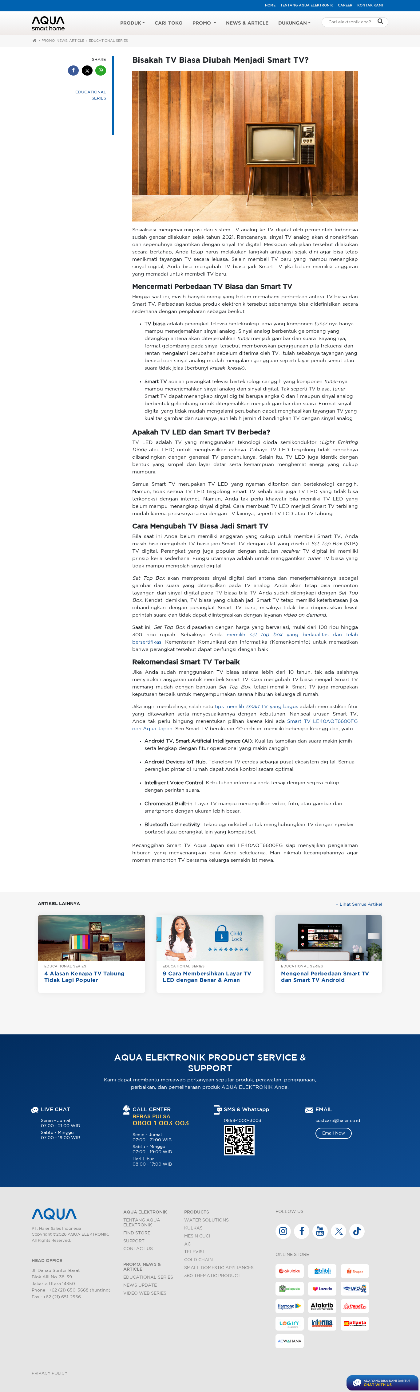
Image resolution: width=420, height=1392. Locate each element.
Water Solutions (206, 1220)
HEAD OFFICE (47, 1261)
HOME (270, 5)
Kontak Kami (370, 5)
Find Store (136, 1233)
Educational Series (148, 1277)
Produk (130, 23)
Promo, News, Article (63, 40)
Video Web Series (144, 1293)
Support (134, 1241)
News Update (140, 1285)
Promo (202, 23)
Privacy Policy (49, 1373)
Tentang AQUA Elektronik (306, 5)
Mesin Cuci (197, 1236)
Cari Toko (169, 23)
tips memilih (238, 706)
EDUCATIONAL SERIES (108, 40)
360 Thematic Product (212, 1276)
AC (187, 1244)
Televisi (194, 1252)
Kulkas (193, 1228)
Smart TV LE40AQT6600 (319, 721)
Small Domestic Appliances (219, 1268)
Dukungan (292, 23)
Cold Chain (198, 1260)
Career (345, 5)
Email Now (333, 1133)
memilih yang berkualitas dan (286, 635)
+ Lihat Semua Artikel (359, 904)
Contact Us (138, 1249)
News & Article (247, 23)
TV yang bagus (279, 706)
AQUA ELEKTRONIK (145, 1212)
